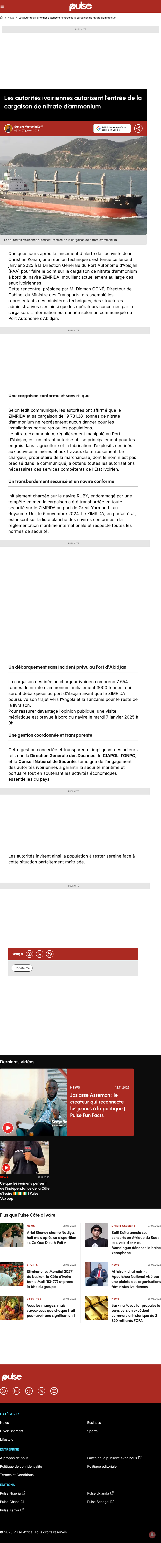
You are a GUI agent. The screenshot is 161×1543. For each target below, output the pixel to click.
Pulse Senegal (98, 1502)
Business (94, 1422)
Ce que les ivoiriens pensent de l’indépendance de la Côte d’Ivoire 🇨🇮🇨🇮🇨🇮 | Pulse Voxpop (24, 1191)
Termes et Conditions (17, 1475)
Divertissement (123, 1225)
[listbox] (80, 1172)
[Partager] (138, 128)
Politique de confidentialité (21, 1466)
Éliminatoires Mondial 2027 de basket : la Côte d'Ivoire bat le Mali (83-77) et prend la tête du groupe (50, 1279)
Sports (32, 1264)
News (11, 17)
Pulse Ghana (9, 1502)
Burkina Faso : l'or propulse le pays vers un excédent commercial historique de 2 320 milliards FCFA (136, 1313)
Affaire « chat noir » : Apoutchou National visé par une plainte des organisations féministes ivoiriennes (136, 1279)
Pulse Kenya (9, 1510)
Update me (22, 968)
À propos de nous (14, 1458)
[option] (24, 1173)
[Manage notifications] (152, 1534)
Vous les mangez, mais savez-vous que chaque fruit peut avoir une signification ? (51, 1310)
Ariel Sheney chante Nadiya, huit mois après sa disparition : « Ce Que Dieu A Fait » (51, 1237)
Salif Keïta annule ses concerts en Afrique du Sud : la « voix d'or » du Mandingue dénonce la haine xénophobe (136, 1242)
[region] (80, 1172)
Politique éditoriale (102, 1466)
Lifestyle (34, 1298)
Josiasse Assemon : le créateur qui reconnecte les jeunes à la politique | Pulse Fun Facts (97, 1105)
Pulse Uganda (98, 1493)
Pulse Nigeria (10, 1493)
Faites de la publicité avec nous (112, 1458)
